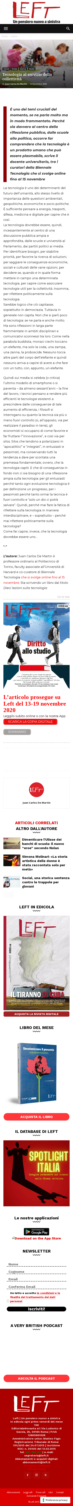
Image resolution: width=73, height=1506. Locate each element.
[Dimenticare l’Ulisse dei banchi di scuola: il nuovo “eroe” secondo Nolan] (11, 843)
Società (31, 69)
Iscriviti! (36, 1309)
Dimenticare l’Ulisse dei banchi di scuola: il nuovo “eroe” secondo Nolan (43, 843)
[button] (5, 28)
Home (5, 36)
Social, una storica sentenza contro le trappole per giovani (46, 882)
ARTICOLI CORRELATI (36, 823)
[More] (42, 97)
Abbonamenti (13, 1492)
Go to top (63, 597)
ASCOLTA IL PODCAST (36, 1378)
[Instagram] (36, 1475)
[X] (20, 97)
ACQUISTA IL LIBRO (36, 1117)
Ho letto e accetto (35, 1297)
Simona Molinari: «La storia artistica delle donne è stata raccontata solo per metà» (44, 863)
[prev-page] (5, 895)
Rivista (14, 69)
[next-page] (11, 895)
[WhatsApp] (31, 97)
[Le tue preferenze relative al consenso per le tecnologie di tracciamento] (55, 1500)
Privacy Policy (36, 1469)
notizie (14, 36)
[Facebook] (8, 97)
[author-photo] (36, 797)
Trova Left (40, 1492)
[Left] (36, 12)
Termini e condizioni (36, 1465)
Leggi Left (27, 1492)
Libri (51, 1492)
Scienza (23, 69)
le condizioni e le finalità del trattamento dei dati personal (35, 1297)
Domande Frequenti (36, 1495)
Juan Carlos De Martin (16, 84)
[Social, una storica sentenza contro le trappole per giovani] (11, 882)
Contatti (60, 1492)
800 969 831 (33, 1452)
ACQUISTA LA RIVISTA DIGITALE (36, 1014)
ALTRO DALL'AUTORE (36, 828)
